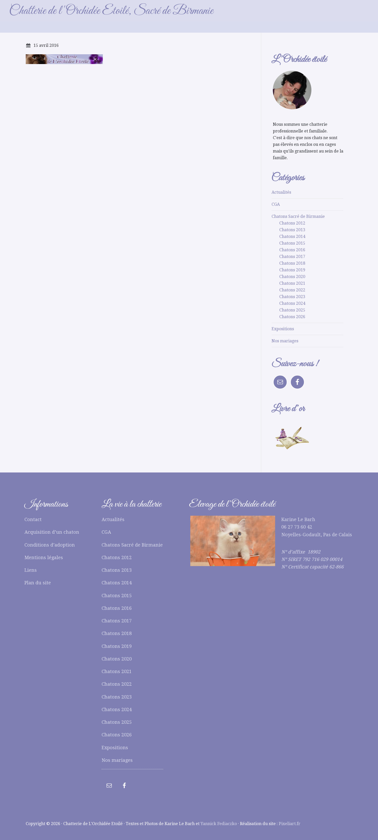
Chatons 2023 (292, 296)
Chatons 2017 (292, 256)
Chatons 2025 (292, 310)
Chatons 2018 (292, 263)
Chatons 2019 (292, 269)
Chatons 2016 (292, 249)
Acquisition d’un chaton (51, 532)
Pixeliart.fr (289, 823)
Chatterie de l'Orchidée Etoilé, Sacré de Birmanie (111, 11)
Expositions (283, 328)
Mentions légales (43, 557)
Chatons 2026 (292, 316)
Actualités (281, 192)
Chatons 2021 (292, 283)
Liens (30, 570)
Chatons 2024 (292, 303)
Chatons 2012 (292, 223)
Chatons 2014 (292, 236)
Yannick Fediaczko (219, 823)
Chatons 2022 (292, 290)
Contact (33, 519)
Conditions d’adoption (49, 545)
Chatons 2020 (292, 276)
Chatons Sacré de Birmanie (298, 216)
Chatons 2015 (292, 243)
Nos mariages (285, 340)
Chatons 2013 (292, 229)
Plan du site (37, 582)
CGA (276, 204)
